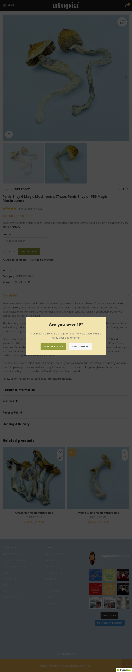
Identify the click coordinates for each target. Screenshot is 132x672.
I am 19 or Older (53, 346)
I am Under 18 (80, 346)
